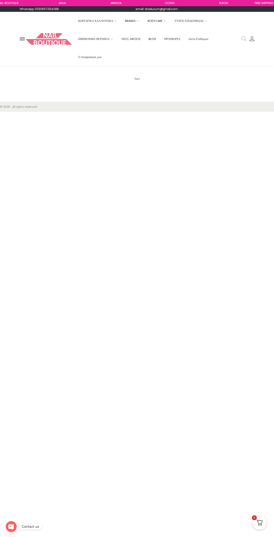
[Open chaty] (11, 526)
